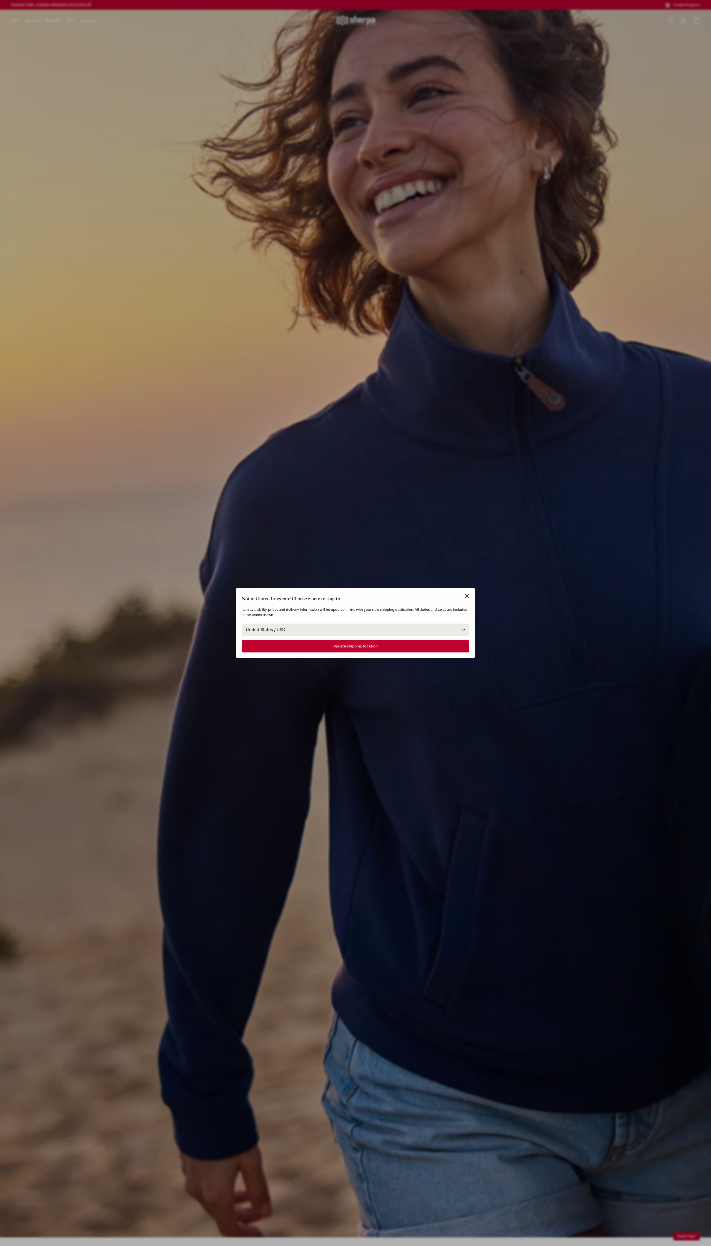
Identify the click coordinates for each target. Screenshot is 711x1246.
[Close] (466, 596)
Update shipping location (355, 646)
